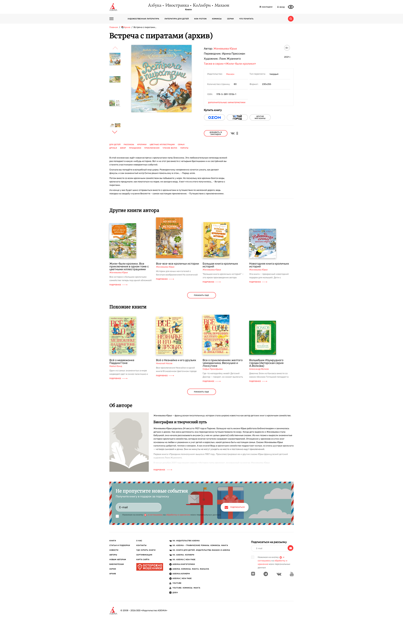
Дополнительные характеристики (226, 103)
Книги (188, 9)
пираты (184, 148)
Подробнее (115, 285)
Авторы (113, 555)
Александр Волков (259, 369)
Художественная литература (143, 19)
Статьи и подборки (119, 545)
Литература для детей (177, 19)
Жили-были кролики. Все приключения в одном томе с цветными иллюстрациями (129, 266)
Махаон (221, 5)
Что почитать (246, 19)
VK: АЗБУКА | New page (184, 560)
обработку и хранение (178, 514)
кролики (142, 145)
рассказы (129, 145)
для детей (115, 145)
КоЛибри (201, 5)
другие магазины (260, 117)
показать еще (201, 295)
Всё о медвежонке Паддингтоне (121, 361)
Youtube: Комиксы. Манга (186, 588)
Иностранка (177, 5)
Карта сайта (142, 560)
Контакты (141, 545)
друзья (113, 148)
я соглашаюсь (155, 514)
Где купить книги (146, 550)
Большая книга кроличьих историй (220, 265)
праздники (135, 148)
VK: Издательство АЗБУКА (186, 541)
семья (181, 145)
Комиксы (217, 19)
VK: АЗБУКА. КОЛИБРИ (183, 555)
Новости (113, 550)
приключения (151, 148)
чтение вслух (170, 148)
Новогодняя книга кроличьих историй (269, 265)
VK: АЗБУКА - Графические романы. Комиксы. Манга (200, 545)
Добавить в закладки (216, 133)
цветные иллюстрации (162, 145)
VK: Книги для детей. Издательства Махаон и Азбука (201, 550)
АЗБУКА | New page (182, 578)
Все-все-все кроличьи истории (177, 263)
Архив (112, 574)
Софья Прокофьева (213, 369)
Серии (230, 19)
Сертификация (144, 555)
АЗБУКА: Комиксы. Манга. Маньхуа (191, 569)
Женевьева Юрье (225, 48)
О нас (139, 541)
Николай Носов (164, 363)
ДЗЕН (175, 593)
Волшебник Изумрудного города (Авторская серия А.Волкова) (266, 363)
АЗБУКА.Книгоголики (184, 564)
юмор (123, 148)
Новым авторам (117, 560)
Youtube (177, 583)
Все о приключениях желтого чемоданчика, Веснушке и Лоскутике (223, 363)
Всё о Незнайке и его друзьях (176, 360)
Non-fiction (200, 19)
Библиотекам (116, 564)
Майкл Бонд (115, 366)
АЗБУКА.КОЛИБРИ (181, 574)
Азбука (154, 5)
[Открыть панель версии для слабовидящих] (291, 7)
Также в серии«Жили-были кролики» (230, 63)
